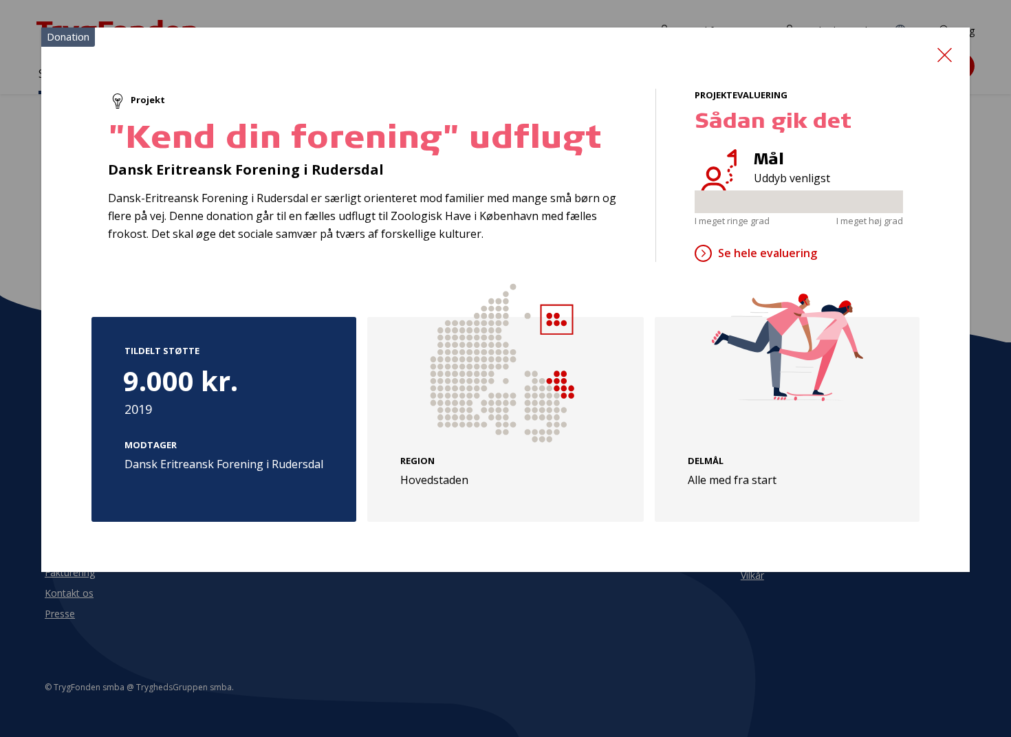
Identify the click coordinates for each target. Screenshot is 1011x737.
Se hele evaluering (767, 253)
